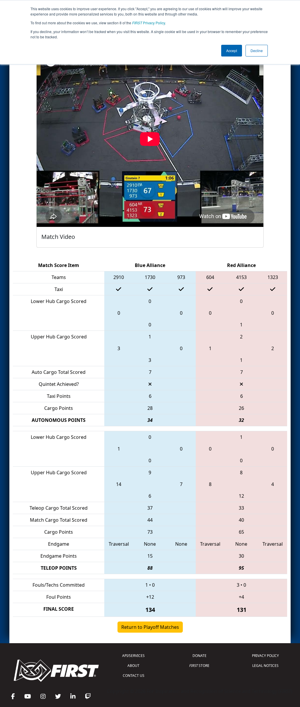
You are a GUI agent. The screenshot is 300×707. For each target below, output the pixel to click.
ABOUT (133, 665)
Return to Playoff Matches (150, 627)
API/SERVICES (133, 655)
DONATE (199, 655)
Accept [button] (231, 50)
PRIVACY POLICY (265, 655)
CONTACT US (133, 675)
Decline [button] (256, 50)
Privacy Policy (148, 22)
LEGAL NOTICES (265, 665)
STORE (199, 665)
